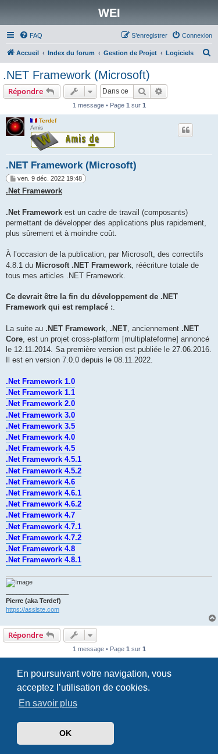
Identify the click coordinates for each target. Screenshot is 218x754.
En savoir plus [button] (48, 703)
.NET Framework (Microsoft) (76, 75)
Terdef (47, 120)
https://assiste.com (32, 609)
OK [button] (65, 733)
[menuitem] (30, 35)
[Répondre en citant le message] (185, 130)
